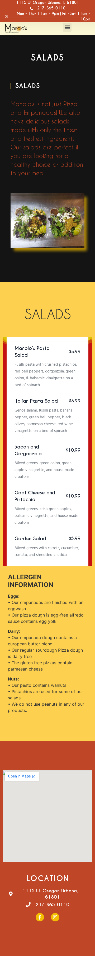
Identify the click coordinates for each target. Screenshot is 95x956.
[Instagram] (55, 917)
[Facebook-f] (40, 917)
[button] (67, 27)
